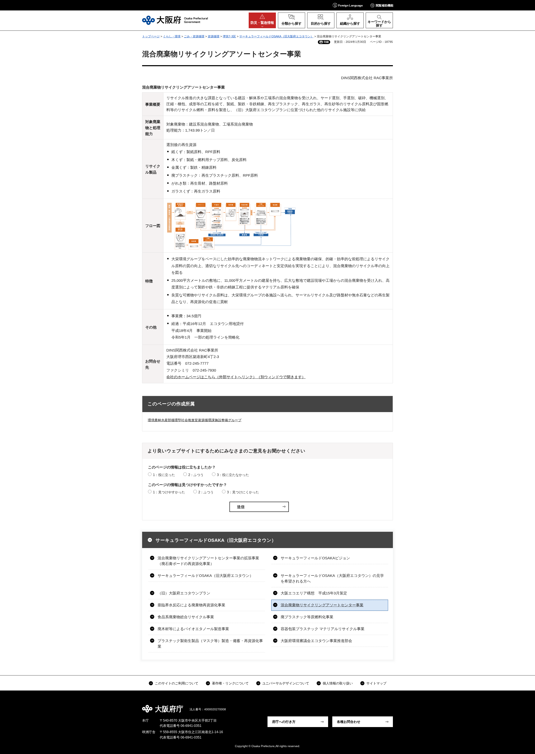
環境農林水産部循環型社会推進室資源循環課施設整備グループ (194, 420)
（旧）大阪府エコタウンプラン (184, 593)
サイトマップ (376, 683)
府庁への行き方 (284, 722)
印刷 (326, 42)
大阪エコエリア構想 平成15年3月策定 (314, 593)
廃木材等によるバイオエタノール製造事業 (193, 629)
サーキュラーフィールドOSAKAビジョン (315, 558)
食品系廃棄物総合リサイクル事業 (186, 617)
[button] (347, 5)
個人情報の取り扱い (338, 683)
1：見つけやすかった (169, 492)
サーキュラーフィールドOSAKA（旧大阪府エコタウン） (276, 36)
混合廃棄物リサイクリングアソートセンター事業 (322, 605)
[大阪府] (175, 20)
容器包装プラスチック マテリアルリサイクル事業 (322, 629)
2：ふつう (196, 475)
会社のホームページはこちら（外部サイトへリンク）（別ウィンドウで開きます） (236, 377)
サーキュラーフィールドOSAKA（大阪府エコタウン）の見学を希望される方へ (332, 578)
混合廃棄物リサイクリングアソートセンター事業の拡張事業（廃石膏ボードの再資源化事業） (208, 561)
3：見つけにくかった (243, 492)
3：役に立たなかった (233, 475)
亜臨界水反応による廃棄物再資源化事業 (191, 605)
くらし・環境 (172, 36)
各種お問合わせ (348, 722)
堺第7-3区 (229, 36)
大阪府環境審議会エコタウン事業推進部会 (316, 641)
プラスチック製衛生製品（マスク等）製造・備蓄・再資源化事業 (210, 644)
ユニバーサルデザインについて (285, 683)
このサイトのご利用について (176, 683)
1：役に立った (164, 475)
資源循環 (213, 36)
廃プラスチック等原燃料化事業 (307, 617)
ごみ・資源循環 (194, 36)
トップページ (151, 36)
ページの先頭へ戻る (395, 706)
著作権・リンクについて (230, 683)
